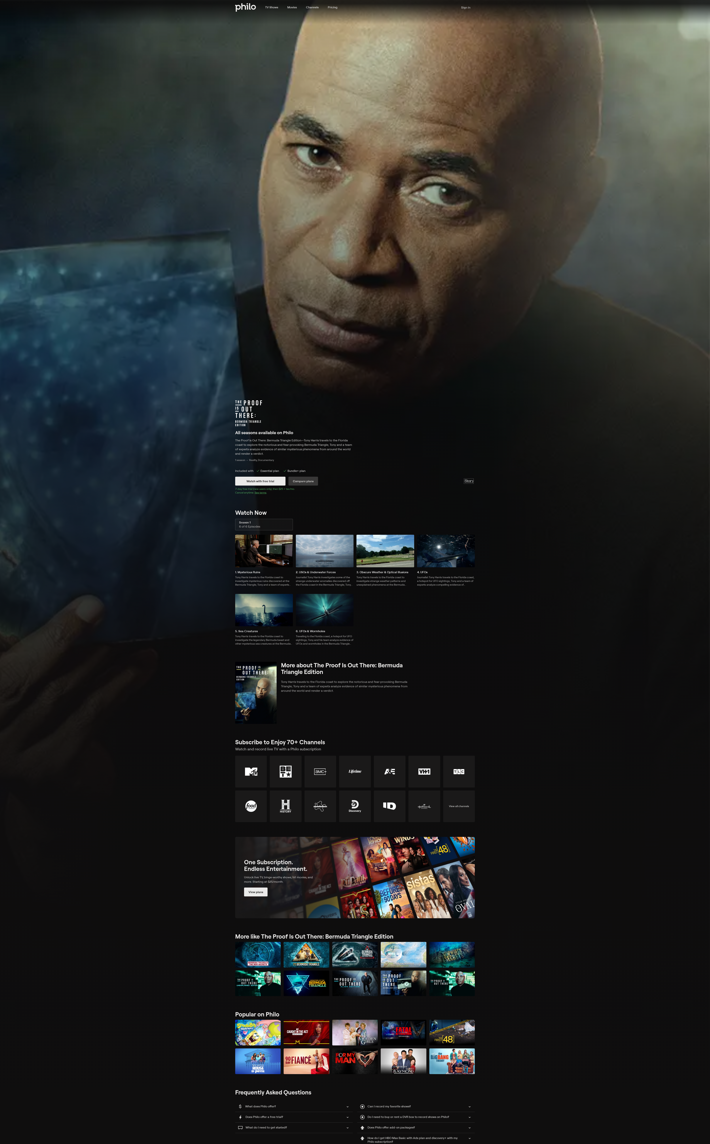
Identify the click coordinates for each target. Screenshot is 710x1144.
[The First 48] (452, 1032)
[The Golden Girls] (355, 1032)
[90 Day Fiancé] (306, 1061)
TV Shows (271, 7)
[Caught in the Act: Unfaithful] (306, 1032)
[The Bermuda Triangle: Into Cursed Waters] (355, 955)
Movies (292, 7)
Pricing (332, 7)
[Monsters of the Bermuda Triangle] (306, 983)
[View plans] (355, 877)
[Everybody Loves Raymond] (403, 1061)
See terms (260, 492)
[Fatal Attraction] (403, 1032)
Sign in (465, 7)
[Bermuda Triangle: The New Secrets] (258, 955)
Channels (312, 7)
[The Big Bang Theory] (452, 1061)
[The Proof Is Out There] (452, 983)
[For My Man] (355, 1061)
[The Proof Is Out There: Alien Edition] (355, 983)
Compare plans (303, 481)
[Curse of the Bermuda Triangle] (306, 955)
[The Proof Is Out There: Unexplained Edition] (258, 983)
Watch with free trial (260, 481)
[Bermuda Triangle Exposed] (403, 955)
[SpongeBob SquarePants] (258, 1032)
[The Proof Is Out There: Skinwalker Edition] (403, 983)
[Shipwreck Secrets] (452, 955)
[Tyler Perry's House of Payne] (258, 1061)
